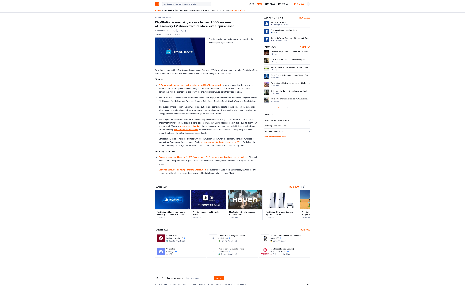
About (195, 284)
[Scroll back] (303, 187)
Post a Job (299, 4)
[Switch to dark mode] (308, 284)
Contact (202, 284)
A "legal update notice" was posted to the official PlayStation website (190, 85)
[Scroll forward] (308, 187)
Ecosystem (283, 4)
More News (305, 47)
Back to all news (164, 18)
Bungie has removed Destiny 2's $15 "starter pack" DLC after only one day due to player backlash (203, 157)
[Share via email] (174, 30)
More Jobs (305, 230)
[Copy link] (178, 30)
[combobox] (188, 4)
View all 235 (304, 18)
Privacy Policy (228, 284)
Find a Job (177, 284)
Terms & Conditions (214, 284)
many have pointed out (190, 126)
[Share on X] (181, 30)
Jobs (251, 4)
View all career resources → (276, 137)
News (259, 4)
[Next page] (296, 107)
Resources (270, 4)
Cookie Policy (241, 284)
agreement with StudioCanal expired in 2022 (221, 142)
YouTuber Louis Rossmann (186, 129)
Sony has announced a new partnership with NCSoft (182, 170)
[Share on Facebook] (185, 30)
